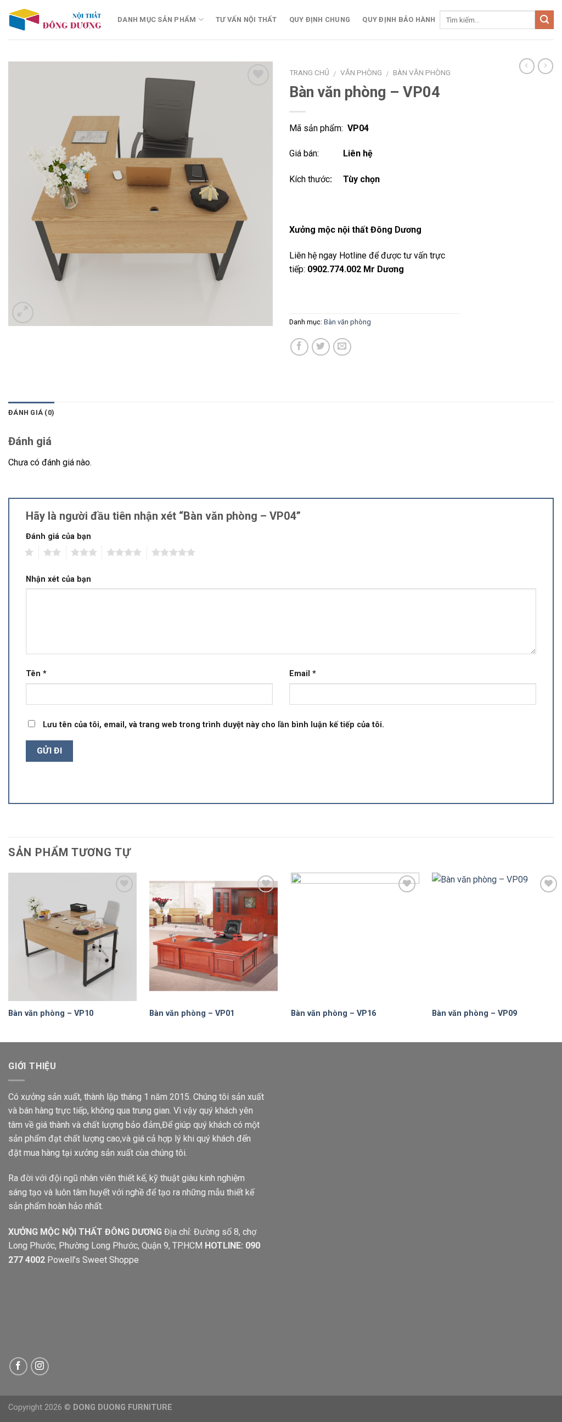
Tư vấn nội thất (246, 19)
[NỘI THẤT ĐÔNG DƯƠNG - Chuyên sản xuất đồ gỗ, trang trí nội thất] (54, 19)
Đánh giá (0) (31, 412)
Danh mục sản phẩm (156, 19)
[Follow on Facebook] (18, 1366)
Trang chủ (309, 72)
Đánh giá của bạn (58, 536)
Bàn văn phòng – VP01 (191, 1013)
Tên (36, 673)
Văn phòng (361, 72)
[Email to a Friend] (342, 347)
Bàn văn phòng (422, 72)
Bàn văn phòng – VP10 (50, 1013)
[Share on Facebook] (299, 347)
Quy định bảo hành (398, 19)
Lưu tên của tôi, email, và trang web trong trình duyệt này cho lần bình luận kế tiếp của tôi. (213, 724)
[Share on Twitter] (321, 347)
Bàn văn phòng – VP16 (333, 1013)
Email (302, 673)
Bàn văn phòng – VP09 (474, 1013)
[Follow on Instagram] (40, 1366)
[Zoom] (22, 312)
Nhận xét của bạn (58, 579)
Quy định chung (320, 19)
